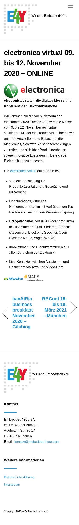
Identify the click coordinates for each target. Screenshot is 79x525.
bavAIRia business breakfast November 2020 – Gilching (23, 312)
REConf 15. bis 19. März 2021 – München (54, 307)
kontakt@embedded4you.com (36, 441)
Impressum (12, 484)
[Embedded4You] (38, 32)
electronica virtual (23, 171)
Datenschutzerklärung (19, 477)
